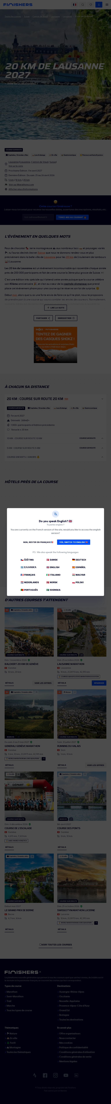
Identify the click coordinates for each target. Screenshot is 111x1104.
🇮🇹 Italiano (53, 575)
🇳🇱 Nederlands (30, 582)
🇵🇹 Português (29, 590)
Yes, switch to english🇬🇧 (73, 542)
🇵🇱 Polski (78, 582)
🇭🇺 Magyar (78, 575)
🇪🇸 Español (79, 567)
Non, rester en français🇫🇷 (38, 542)
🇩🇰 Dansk (52, 560)
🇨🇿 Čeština (27, 560)
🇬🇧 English (52, 567)
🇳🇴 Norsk (52, 582)
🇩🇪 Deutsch (79, 560)
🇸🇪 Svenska (53, 590)
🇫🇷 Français (28, 575)
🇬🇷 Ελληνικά (28, 567)
